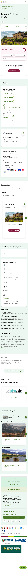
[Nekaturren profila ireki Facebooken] (8, 521)
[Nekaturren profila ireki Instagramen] (4, 521)
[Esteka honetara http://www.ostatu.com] (4, 124)
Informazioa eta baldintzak (14, 397)
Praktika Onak (14, 484)
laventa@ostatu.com (11, 104)
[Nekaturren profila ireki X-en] (12, 521)
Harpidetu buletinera (14, 479)
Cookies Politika (17, 533)
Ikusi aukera (7, 298)
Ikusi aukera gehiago (13, 66)
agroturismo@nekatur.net (9, 514)
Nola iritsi (5, 117)
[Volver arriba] (25, 533)
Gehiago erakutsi (5, 347)
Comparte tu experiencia (13, 370)
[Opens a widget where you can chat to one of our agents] (23, 567)
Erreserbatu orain (14, 70)
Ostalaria (7, 26)
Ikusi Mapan (6, 505)
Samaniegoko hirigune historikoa (12, 439)
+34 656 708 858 (8, 97)
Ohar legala (10, 533)
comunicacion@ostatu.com (13, 107)
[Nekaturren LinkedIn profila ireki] (19, 521)
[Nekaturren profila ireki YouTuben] (16, 521)
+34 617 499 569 (8, 101)
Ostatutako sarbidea (15, 489)
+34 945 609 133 (8, 93)
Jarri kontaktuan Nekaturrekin (14, 517)
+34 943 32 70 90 (9, 512)
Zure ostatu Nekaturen (14, 481)
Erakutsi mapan (19, 19)
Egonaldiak (17, 26)
